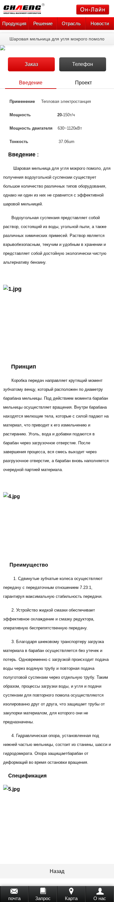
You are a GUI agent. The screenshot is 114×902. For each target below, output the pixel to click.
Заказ (31, 64)
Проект (83, 82)
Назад (57, 871)
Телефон (82, 64)
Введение (30, 82)
